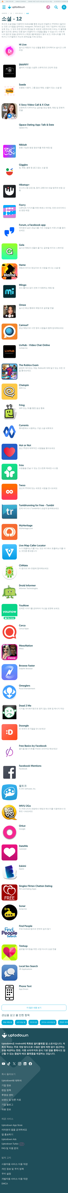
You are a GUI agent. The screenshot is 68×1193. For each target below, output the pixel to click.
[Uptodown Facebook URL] (30, 1064)
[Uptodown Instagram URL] (20, 1064)
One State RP (9, 1)
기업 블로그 (7, 1104)
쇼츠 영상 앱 (21, 1022)
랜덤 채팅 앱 (7, 1022)
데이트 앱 (33, 1022)
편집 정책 (6, 1090)
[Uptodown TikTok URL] (9, 1064)
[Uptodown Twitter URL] (14, 1064)
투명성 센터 (7, 1094)
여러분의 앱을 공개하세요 (14, 1129)
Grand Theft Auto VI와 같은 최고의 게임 (40, 1)
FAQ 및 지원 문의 (10, 1148)
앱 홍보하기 (7, 1134)
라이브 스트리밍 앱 (48, 1022)
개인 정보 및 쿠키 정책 (13, 1168)
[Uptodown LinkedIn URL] (25, 1064)
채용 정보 (6, 1109)
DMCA (5, 1183)
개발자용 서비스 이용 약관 (15, 1178)
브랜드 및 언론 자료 (11, 1099)
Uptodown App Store (12, 1125)
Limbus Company (20, 1)
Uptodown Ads (9, 1139)
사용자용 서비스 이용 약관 (15, 1164)
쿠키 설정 (6, 1173)
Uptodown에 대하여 (12, 1080)
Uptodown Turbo (12, 1143)
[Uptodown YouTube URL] (3, 1064)
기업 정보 (6, 1085)
